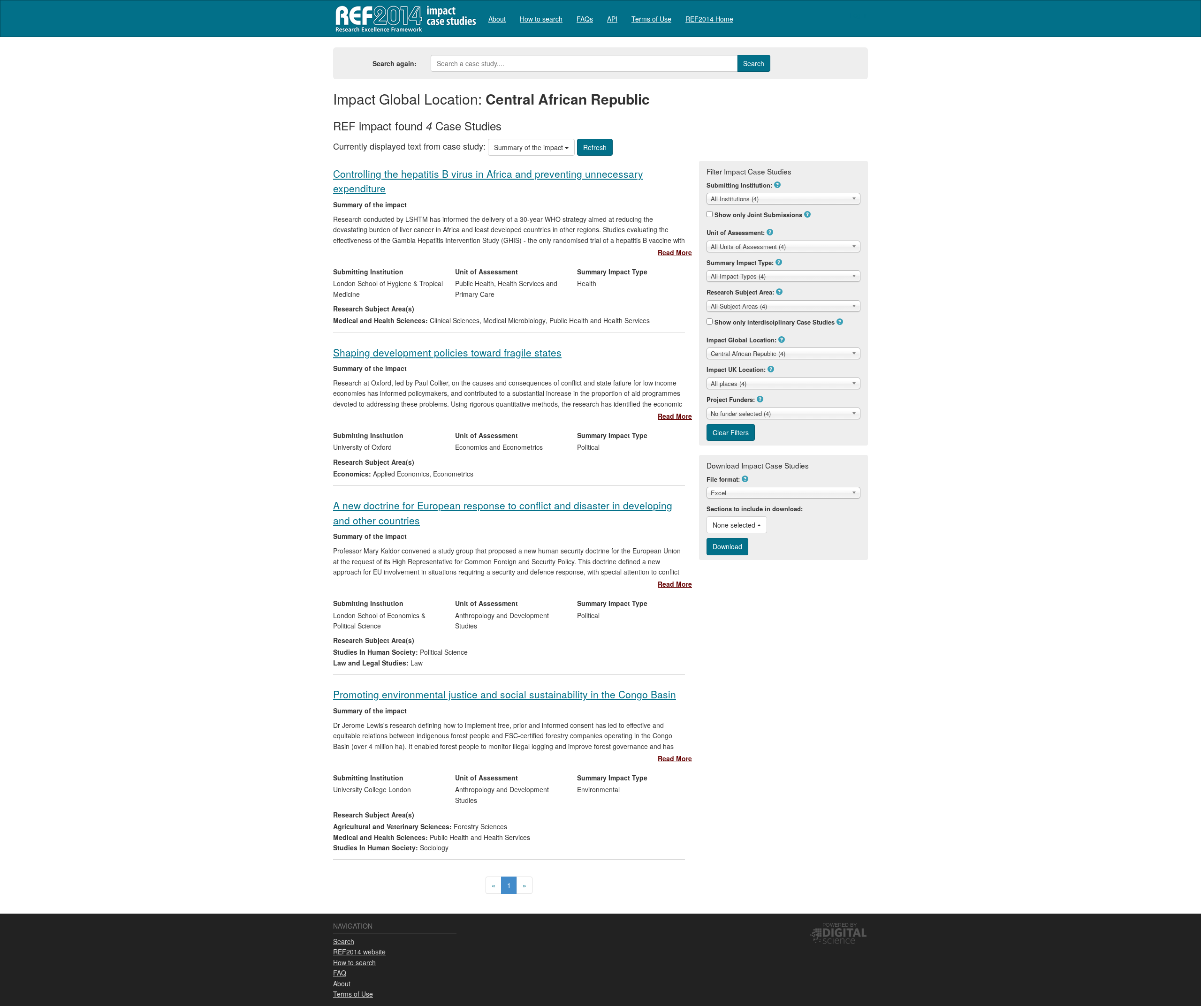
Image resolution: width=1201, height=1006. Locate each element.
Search (343, 941)
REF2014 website (359, 951)
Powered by (839, 924)
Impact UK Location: (736, 369)
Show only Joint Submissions (758, 214)
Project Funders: (731, 399)
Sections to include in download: (755, 508)
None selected (735, 524)
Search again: (394, 63)
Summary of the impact (529, 147)
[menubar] (610, 18)
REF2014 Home (709, 18)
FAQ (339, 972)
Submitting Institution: (739, 185)
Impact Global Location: (741, 339)
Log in (859, 15)
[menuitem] (497, 18)
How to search (541, 18)
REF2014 (403, 18)
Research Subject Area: (740, 291)
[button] (777, 185)
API (612, 18)
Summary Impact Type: (740, 262)
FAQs (585, 18)
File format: (723, 479)
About (497, 18)
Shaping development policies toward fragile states (447, 352)
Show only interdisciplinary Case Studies (775, 322)
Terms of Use (651, 18)
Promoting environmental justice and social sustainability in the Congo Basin (504, 694)
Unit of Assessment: (736, 232)
